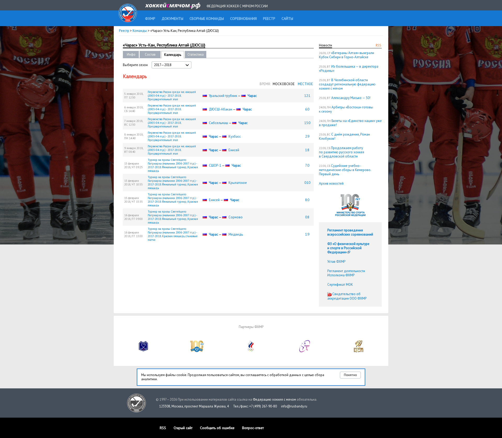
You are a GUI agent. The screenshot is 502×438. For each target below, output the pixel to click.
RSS (378, 45)
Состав (150, 54)
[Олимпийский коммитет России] (251, 351)
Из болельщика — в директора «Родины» (348, 68)
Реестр (124, 30)
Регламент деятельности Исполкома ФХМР (346, 273)
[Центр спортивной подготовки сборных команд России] (358, 351)
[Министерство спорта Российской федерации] (197, 351)
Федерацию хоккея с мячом (274, 399)
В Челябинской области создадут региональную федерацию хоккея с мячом (347, 84)
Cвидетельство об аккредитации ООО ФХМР (347, 296)
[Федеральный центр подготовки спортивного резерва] (304, 351)
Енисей (234, 150)
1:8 (307, 150)
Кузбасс (235, 136)
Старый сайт (183, 427)
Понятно (350, 375)
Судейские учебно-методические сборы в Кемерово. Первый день (345, 169)
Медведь (236, 234)
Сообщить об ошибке (217, 427)
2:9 (307, 136)
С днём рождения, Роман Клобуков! (344, 136)
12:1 (307, 96)
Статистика (195, 54)
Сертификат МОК (340, 284)
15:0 (307, 123)
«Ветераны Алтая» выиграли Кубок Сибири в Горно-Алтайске (346, 55)
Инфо (131, 54)
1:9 (307, 234)
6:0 (307, 109)
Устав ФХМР (336, 261)
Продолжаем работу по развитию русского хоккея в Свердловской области (341, 152)
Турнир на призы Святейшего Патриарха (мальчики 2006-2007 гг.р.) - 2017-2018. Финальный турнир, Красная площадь (173, 165)
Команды (140, 30)
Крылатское (238, 182)
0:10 (307, 182)
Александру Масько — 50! (350, 98)
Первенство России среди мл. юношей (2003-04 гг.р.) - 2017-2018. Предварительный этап (172, 95)
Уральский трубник (223, 96)
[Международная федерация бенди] (143, 351)
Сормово (236, 217)
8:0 (307, 200)
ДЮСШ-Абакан (220, 109)
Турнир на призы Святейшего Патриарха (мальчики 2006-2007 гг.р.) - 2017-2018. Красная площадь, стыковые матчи (173, 234)
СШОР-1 (215, 165)
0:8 (307, 217)
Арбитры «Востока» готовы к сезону (346, 109)
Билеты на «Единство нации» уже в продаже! (350, 123)
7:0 (307, 165)
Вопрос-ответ (253, 427)
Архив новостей (331, 183)
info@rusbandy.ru (294, 406)
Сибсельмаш (218, 123)
